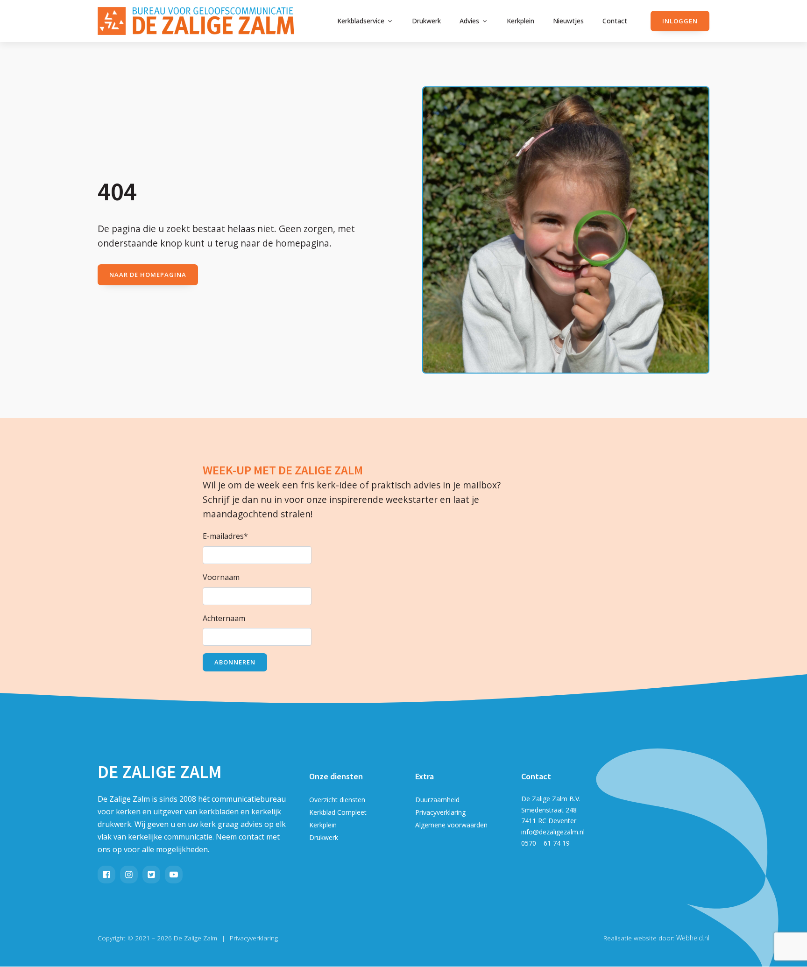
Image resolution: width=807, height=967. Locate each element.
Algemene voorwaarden (451, 824)
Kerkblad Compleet (338, 812)
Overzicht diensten (337, 799)
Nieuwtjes (568, 20)
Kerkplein (520, 20)
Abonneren (234, 662)
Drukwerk (426, 20)
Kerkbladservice (360, 20)
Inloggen (680, 21)
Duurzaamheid (437, 799)
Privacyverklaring (440, 812)
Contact (614, 20)
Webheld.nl (692, 937)
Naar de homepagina (147, 274)
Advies (469, 20)
